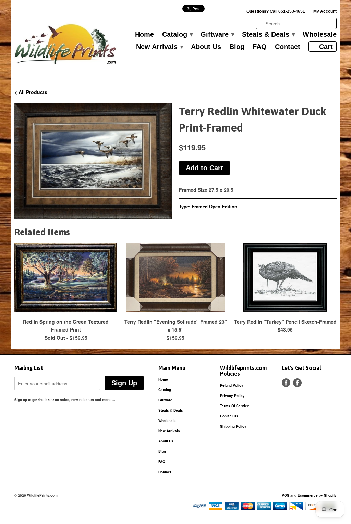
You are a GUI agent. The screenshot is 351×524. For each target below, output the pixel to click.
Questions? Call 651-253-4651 (275, 11)
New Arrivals (159, 46)
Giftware (217, 34)
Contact (287, 46)
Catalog (177, 34)
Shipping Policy (233, 426)
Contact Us (229, 416)
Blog (236, 46)
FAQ (260, 46)
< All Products (30, 92)
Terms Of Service (234, 405)
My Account (325, 11)
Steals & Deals (268, 34)
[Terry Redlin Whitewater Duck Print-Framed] (93, 161)
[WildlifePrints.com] (65, 46)
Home (144, 34)
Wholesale (320, 34)
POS (285, 495)
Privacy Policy (232, 395)
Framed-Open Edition (214, 206)
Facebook (286, 382)
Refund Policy (231, 385)
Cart (326, 46)
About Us (206, 46)
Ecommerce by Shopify (317, 495)
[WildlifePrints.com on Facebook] (297, 382)
